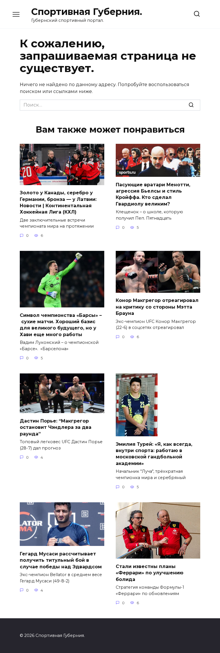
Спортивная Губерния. (86, 11)
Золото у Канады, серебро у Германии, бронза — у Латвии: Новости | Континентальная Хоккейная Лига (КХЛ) (58, 202)
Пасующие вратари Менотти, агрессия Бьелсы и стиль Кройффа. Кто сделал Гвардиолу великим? (153, 194)
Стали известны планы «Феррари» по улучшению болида (149, 572)
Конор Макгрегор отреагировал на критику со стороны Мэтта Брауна (157, 307)
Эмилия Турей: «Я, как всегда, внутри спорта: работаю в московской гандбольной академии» (154, 453)
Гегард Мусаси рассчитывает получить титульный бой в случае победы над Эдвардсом (61, 560)
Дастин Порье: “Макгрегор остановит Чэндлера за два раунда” (55, 427)
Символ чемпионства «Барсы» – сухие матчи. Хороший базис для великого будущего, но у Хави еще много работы (61, 324)
